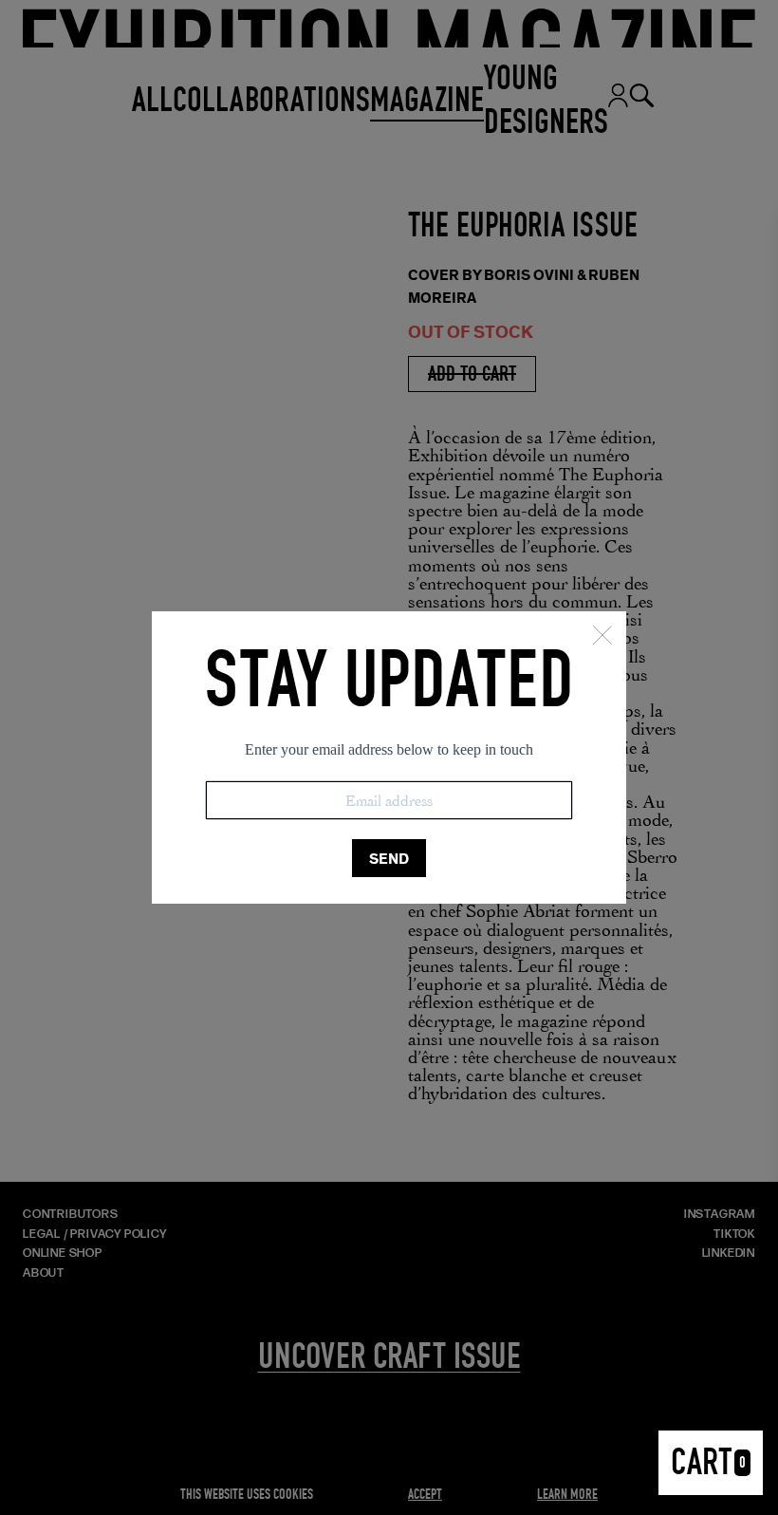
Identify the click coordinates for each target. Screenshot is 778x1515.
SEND (389, 859)
